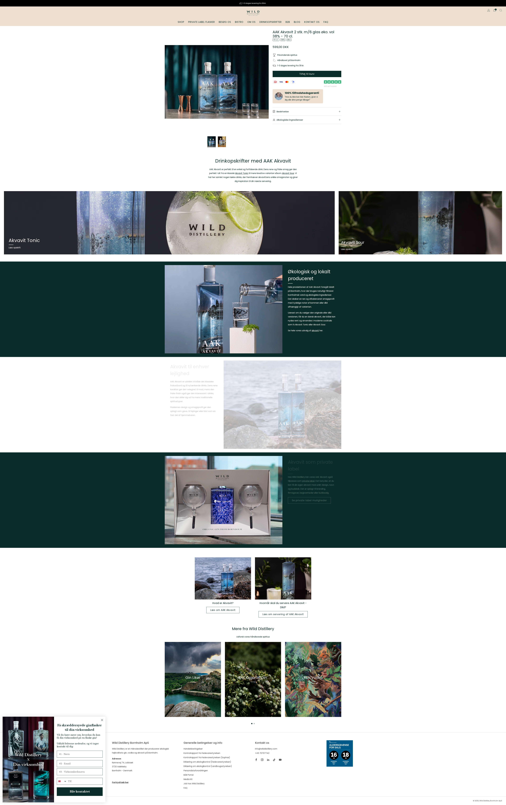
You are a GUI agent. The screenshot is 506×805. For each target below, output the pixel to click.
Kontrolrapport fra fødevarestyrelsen (202, 753)
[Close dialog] (102, 720)
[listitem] (253, 3)
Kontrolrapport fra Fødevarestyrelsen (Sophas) (207, 757)
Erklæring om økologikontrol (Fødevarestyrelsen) (207, 761)
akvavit (315, 330)
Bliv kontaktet (80, 791)
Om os (251, 22)
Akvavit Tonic (241, 173)
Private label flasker (201, 22)
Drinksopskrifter (270, 22)
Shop (181, 22)
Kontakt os (312, 22)
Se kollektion (193, 690)
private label (308, 481)
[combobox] (62, 781)
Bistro (239, 22)
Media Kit (188, 779)
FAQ (325, 22)
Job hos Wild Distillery (194, 783)
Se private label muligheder (309, 501)
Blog (297, 22)
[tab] (251, 723)
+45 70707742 (262, 753)
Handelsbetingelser (193, 748)
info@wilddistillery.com (266, 748)
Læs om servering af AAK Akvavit (283, 614)
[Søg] (500, 10)
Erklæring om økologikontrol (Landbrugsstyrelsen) (208, 766)
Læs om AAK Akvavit (222, 610)
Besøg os (225, 22)
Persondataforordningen (196, 770)
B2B (288, 22)
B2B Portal (188, 774)
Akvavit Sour (288, 173)
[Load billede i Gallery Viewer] (211, 141)
